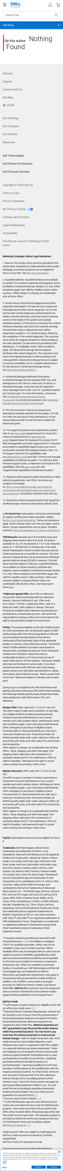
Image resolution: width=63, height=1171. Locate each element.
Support (7, 81)
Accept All (54, 1167)
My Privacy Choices (15, 209)
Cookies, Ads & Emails (16, 217)
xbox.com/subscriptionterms (20, 520)
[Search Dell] (56, 15)
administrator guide (17, 457)
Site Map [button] (8, 97)
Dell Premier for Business (17, 163)
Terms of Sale (11, 193)
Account (7, 73)
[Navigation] (5, 5)
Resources (9, 142)
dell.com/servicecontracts (20, 370)
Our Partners (10, 134)
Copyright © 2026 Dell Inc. (18, 185)
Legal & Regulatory (14, 225)
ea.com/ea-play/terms (47, 530)
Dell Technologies (13, 155)
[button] (50, 5)
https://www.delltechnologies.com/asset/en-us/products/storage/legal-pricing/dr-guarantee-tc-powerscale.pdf (29, 490)
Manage (4, 1167)
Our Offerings (11, 118)
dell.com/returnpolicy (38, 273)
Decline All (39, 1167)
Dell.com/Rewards (16, 1125)
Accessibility (10, 233)
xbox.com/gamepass (24, 530)
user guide (20, 433)
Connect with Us (12, 89)
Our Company (11, 126)
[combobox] (31, 15)
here (11, 587)
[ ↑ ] (35, 370)
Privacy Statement (13, 201)
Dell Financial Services (16, 171)
